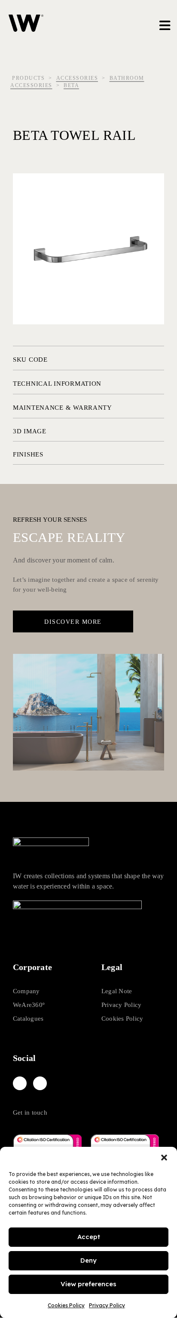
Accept (88, 1237)
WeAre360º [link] (29, 1004)
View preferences (88, 1284)
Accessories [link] (77, 78)
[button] (164, 1157)
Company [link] (26, 991)
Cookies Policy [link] (66, 1305)
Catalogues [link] (28, 1018)
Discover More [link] (73, 622)
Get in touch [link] (30, 1112)
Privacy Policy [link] (107, 1305)
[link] (20, 1083)
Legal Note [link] (116, 991)
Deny (88, 1260)
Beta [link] (71, 85)
